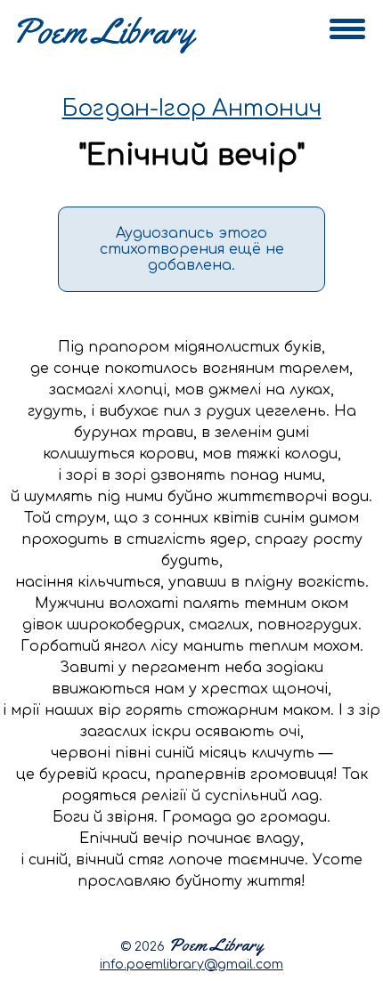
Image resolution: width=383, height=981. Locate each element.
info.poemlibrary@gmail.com (191, 964)
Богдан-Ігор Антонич (192, 108)
